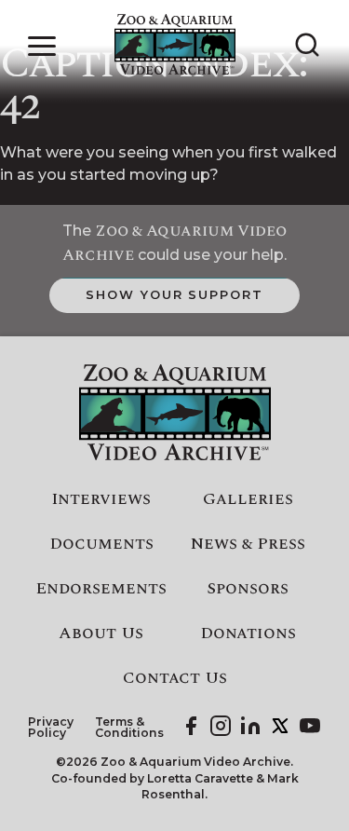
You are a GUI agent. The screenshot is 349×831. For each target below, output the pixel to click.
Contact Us (175, 678)
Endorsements (101, 588)
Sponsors (248, 588)
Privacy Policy (51, 728)
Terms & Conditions (129, 728)
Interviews (101, 499)
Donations (248, 633)
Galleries (248, 499)
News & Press (248, 544)
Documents (101, 544)
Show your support (174, 294)
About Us (101, 633)
